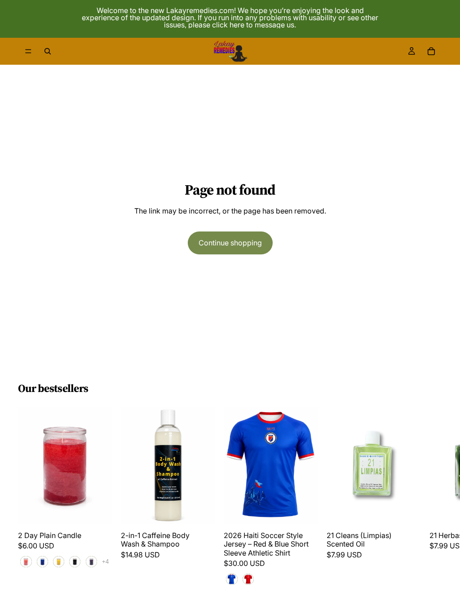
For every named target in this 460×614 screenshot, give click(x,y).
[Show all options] (105, 562)
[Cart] (431, 51)
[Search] (48, 51)
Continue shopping (230, 242)
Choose (105, 510)
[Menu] (28, 51)
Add (208, 510)
